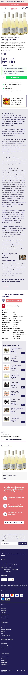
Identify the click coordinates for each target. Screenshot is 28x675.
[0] (26, 8)
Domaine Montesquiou (6, 629)
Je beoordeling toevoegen (14, 439)
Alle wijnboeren (4, 625)
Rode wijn (3, 610)
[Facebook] (17, 670)
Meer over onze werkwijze (12, 522)
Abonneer (22, 543)
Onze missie (4, 643)
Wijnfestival (4, 662)
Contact (3, 648)
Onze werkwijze (5, 645)
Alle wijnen (3, 608)
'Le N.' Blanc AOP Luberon (10, 475)
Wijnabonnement (5, 656)
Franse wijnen (4, 617)
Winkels (3, 660)
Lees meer (7, 50)
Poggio (3, 631)
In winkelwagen (16, 77)
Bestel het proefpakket (14, 300)
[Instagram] (21, 670)
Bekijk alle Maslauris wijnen (10, 73)
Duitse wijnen (4, 615)
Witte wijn (3, 612)
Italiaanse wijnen (5, 614)
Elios (2, 633)
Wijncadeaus (4, 664)
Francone (3, 627)
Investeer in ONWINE (6, 646)
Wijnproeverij (4, 658)
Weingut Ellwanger (5, 635)
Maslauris (17, 37)
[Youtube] (24, 670)
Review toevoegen (11, 40)
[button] (2, 8)
